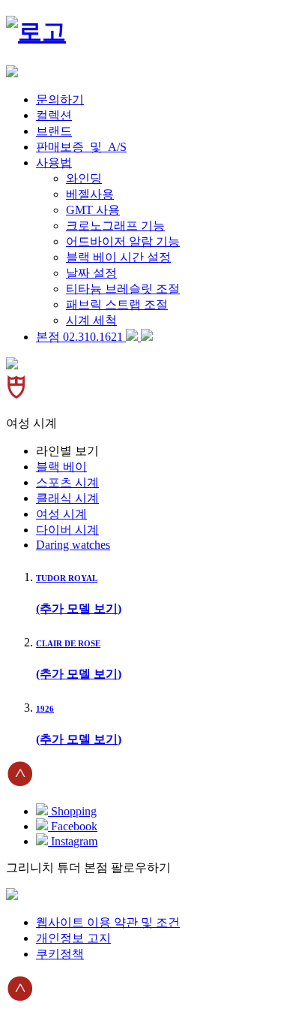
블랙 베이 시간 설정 (118, 257)
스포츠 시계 (67, 482)
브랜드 (54, 131)
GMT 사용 (93, 209)
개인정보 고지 (73, 938)
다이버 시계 (67, 529)
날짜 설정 (91, 273)
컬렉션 (54, 115)
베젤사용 (90, 194)
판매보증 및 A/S (81, 146)
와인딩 (84, 178)
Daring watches (73, 544)
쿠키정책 (60, 953)
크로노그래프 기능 (115, 225)
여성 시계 (61, 514)
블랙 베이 (61, 466)
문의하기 (60, 99)
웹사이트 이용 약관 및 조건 (108, 922)
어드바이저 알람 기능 (123, 241)
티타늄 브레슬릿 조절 (123, 288)
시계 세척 (91, 320)
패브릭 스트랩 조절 (117, 304)
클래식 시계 (67, 498)
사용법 (54, 162)
